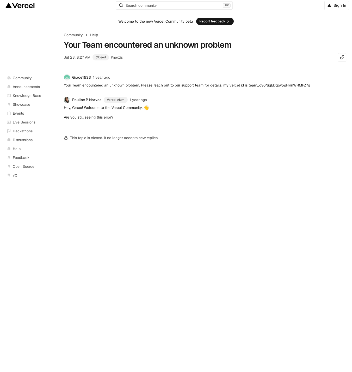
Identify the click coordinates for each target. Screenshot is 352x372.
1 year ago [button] (101, 77)
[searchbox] (174, 5)
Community (73, 35)
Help (94, 35)
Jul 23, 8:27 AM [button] (77, 57)
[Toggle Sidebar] (55, 122)
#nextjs (117, 57)
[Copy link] (342, 57)
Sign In (340, 5)
